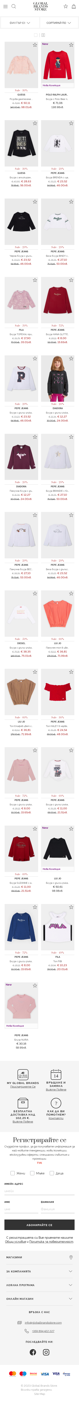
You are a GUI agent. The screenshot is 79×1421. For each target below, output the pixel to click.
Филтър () (18, 22)
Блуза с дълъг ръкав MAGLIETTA (28, 647)
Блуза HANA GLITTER (57, 334)
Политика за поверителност (51, 1241)
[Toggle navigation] (5, 6)
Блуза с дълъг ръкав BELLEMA (27, 412)
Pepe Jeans (57, 173)
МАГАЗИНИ (14, 1257)
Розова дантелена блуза (24, 99)
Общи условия (15, 1241)
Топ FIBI (57, 961)
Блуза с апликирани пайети (26, 177)
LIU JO (57, 643)
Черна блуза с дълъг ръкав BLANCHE (31, 255)
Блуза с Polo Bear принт (60, 99)
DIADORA (58, 408)
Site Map (39, 1393)
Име (7, 1201)
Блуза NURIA (21, 1039)
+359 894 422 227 (43, 1331)
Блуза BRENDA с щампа (59, 177)
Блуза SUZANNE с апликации (26, 882)
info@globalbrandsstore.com (43, 1322)
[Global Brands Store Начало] (40, 5)
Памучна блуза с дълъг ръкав (26, 490)
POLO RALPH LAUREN (58, 94)
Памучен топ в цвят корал (61, 647)
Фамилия (47, 1201)
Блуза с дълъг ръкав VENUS (62, 804)
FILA (21, 329)
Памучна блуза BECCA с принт (27, 569)
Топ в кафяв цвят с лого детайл (28, 726)
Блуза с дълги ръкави (58, 882)
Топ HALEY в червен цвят (60, 726)
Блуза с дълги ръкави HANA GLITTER (30, 961)
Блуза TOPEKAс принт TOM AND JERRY (32, 334)
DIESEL (21, 643)
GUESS (21, 94)
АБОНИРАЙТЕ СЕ (39, 1225)
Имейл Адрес (13, 1183)
